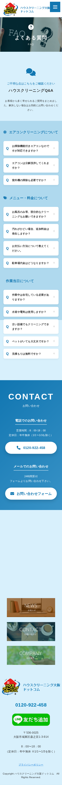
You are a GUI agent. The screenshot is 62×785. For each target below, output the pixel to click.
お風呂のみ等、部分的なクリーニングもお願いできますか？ (30, 214)
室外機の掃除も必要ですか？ (29, 180)
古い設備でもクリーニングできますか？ (30, 326)
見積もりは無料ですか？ (26, 353)
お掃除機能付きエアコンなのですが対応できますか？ (30, 148)
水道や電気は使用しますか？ (29, 311)
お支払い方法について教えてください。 (30, 248)
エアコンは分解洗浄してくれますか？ (30, 165)
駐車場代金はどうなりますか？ (30, 263)
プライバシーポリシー (31, 764)
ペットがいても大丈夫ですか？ (30, 341)
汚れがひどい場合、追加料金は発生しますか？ (30, 231)
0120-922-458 (31, 705)
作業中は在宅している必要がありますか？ (30, 297)
